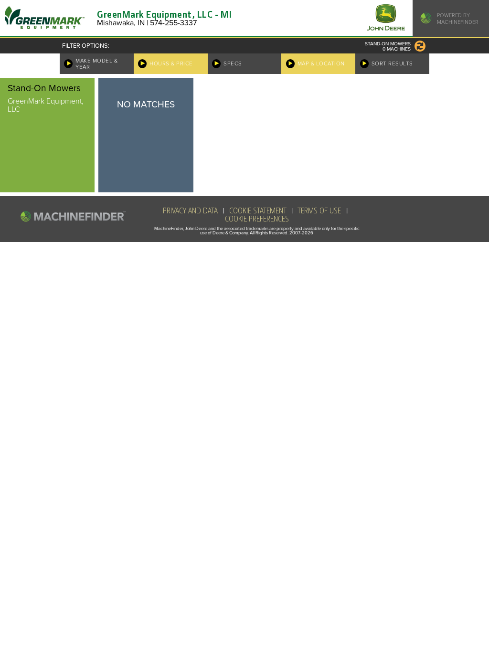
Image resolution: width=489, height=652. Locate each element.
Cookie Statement (258, 211)
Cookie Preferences (257, 219)
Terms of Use (319, 211)
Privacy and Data (190, 211)
